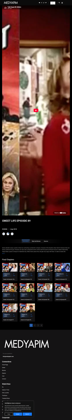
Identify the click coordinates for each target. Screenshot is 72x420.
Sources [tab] (46, 241)
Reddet (17, 414)
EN (52, 3)
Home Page (5, 364)
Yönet (8, 414)
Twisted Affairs (6, 398)
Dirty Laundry (5, 392)
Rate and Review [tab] (36, 241)
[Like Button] (8, 234)
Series (3, 367)
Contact (4, 379)
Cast (3, 376)
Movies (4, 370)
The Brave (4, 395)
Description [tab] (26, 241)
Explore (4, 373)
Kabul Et (27, 414)
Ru (2, 387)
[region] (18, 409)
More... (3, 253)
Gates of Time (5, 390)
